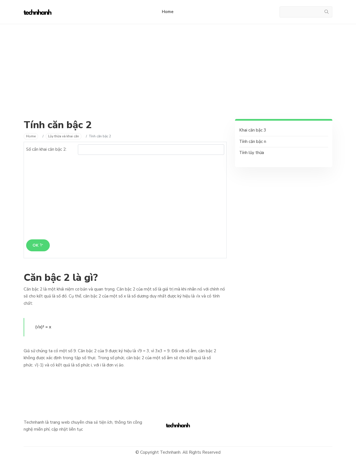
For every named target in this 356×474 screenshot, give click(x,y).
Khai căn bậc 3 (252, 130)
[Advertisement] (178, 80)
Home (168, 11)
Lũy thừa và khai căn (63, 136)
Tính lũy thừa (251, 152)
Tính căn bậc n (252, 141)
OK (36, 245)
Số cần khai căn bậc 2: (46, 149)
